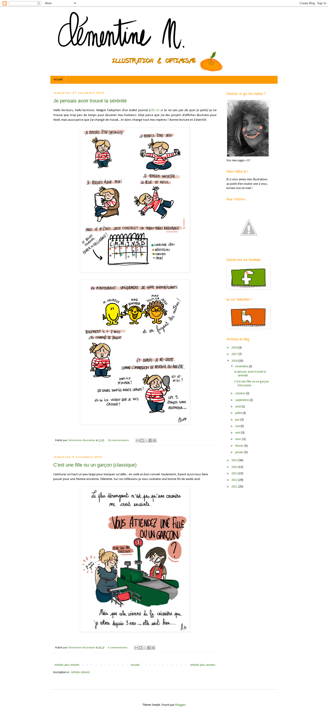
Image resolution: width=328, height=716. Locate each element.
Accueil (58, 79)
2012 (234, 480)
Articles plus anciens (203, 665)
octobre (240, 393)
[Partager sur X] (146, 440)
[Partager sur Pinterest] (154, 440)
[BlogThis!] (142, 440)
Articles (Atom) (80, 672)
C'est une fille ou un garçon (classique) (95, 465)
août (238, 406)
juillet (239, 413)
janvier (239, 452)
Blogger (180, 705)
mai (238, 426)
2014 (234, 467)
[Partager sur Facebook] (150, 440)
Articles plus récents (67, 665)
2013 (234, 473)
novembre (242, 366)
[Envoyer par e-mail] (137, 440)
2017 (234, 354)
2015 (234, 460)
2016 (234, 361)
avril (238, 432)
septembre (242, 400)
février (239, 446)
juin (237, 419)
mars (238, 439)
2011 (234, 486)
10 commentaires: (119, 440)
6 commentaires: (118, 647)
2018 (234, 347)
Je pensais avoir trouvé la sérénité (90, 101)
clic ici (154, 110)
